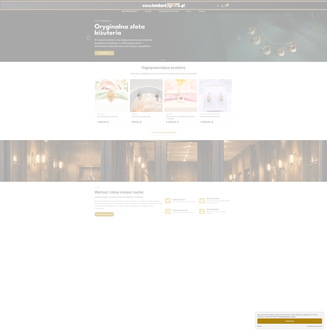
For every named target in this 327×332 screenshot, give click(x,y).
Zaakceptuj (289, 321)
